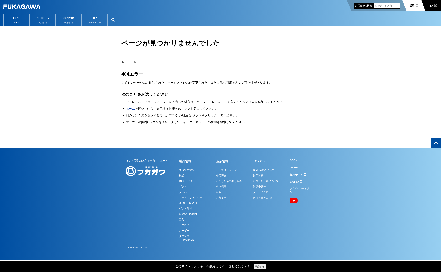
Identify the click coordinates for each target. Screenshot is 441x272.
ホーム (130, 108)
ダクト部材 (185, 208)
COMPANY (68, 18)
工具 (181, 219)
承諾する (259, 266)
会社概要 (221, 186)
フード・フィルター (190, 197)
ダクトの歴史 (261, 192)
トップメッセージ (226, 170)
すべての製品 (186, 170)
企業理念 (221, 175)
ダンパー (184, 192)
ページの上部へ (436, 143)
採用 (411, 5)
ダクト (183, 186)
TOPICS (259, 161)
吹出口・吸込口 (188, 203)
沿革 (218, 192)
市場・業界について (264, 197)
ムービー (184, 230)
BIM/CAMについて (264, 170)
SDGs (95, 18)
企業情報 (222, 161)
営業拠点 (221, 197)
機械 (181, 175)
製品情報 (185, 161)
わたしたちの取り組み (229, 181)
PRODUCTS (42, 18)
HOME (16, 18)
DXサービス (186, 181)
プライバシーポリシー (299, 190)
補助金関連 (259, 186)
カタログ (184, 225)
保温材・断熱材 (188, 214)
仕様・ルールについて (266, 181)
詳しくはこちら (239, 266)
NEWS (294, 167)
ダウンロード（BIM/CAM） (187, 238)
